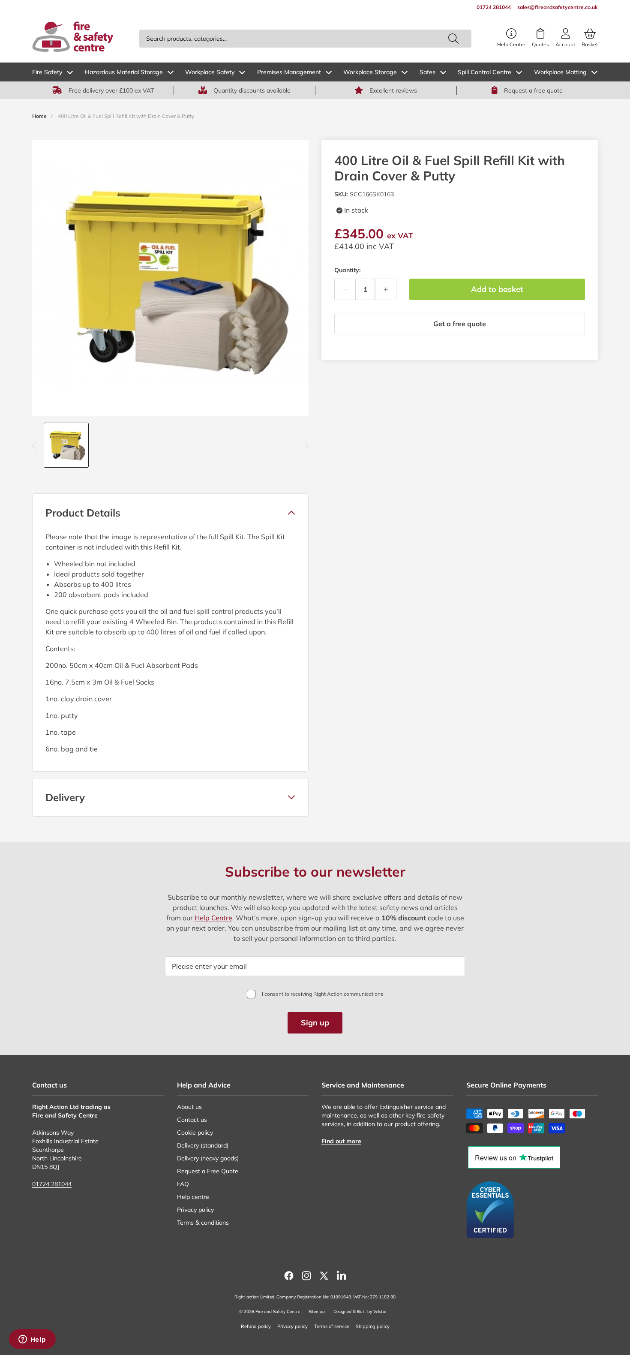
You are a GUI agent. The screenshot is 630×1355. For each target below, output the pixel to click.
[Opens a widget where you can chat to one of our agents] (32, 1340)
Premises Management (289, 72)
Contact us (192, 1120)
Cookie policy (195, 1132)
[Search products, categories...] (453, 38)
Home (39, 116)
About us (189, 1107)
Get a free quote (459, 323)
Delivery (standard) (202, 1145)
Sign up (315, 1023)
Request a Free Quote (207, 1171)
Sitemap (317, 1311)
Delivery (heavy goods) (208, 1158)
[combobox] (305, 39)
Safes (427, 72)
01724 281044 (52, 1184)
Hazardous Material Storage (124, 72)
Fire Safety (47, 72)
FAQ (183, 1184)
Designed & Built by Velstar (360, 1311)
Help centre (193, 1197)
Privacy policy (195, 1210)
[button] (170, 513)
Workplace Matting (560, 72)
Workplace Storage (370, 72)
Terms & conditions (203, 1222)
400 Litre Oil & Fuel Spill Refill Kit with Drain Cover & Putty (126, 116)
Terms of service (331, 1326)
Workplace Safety (209, 72)
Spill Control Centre (484, 72)
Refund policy (256, 1326)
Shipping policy (373, 1326)
